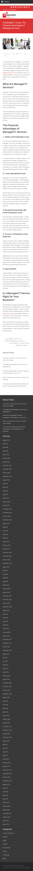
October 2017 (6, 817)
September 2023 (7, 563)
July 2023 (5, 570)
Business (19, 54)
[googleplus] (24, 8)
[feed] (20, 8)
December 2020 (7, 683)
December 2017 (7, 813)
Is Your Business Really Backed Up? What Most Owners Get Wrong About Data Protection (14, 429)
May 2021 (5, 665)
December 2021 (7, 639)
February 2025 (7, 502)
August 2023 (6, 567)
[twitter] (13, 8)
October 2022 (6, 603)
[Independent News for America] (8, 14)
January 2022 (6, 636)
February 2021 (7, 675)
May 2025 (5, 491)
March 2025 (6, 498)
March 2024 (6, 541)
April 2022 (5, 625)
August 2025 (6, 480)
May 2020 (5, 708)
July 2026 (5, 444)
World (4, 858)
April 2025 (5, 494)
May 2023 (5, 578)
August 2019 (6, 741)
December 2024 (7, 509)
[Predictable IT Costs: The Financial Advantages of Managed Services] (16, 43)
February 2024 (7, 545)
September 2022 (7, 607)
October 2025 (6, 472)
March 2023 (6, 585)
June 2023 (5, 574)
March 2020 (6, 715)
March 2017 (6, 820)
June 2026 (5, 447)
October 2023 (6, 560)
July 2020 (5, 701)
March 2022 (6, 628)
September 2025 (7, 476)
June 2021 (5, 661)
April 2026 (5, 451)
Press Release (6, 847)
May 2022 (5, 621)
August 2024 (6, 523)
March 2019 (6, 759)
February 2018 (7, 806)
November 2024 (7, 512)
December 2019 (7, 726)
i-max (19, 867)
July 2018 (5, 788)
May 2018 (5, 795)
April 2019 (5, 755)
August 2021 (6, 654)
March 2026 (6, 454)
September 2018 (7, 781)
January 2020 (6, 723)
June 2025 (5, 487)
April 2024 (5, 538)
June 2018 (5, 791)
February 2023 (7, 588)
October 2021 (6, 646)
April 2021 (5, 668)
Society (5, 851)
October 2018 (6, 777)
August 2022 (6, 610)
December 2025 (7, 465)
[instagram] (22, 8)
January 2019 (6, 766)
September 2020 (7, 694)
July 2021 (5, 657)
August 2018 (6, 784)
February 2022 (7, 632)
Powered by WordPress (8, 867)
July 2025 (5, 483)
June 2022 (5, 617)
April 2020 (5, 712)
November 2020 (7, 686)
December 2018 (7, 770)
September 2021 (7, 650)
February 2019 (7, 762)
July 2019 (5, 744)
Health (4, 840)
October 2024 (6, 516)
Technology (6, 855)
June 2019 (5, 748)
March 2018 (6, 802)
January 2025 (6, 505)
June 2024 (5, 530)
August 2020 (6, 697)
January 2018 (6, 810)
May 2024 (5, 534)
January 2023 (6, 592)
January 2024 (6, 549)
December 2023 (7, 552)
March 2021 (6, 672)
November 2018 (7, 773)
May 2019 (5, 752)
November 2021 (7, 643)
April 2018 (5, 799)
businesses (11, 313)
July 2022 (5, 614)
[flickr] (18, 8)
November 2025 (7, 469)
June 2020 (5, 704)
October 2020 (6, 690)
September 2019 (7, 737)
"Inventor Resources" (8, 833)
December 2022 (7, 596)
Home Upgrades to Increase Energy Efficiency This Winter (19, 344)
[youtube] (16, 8)
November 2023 (7, 556)
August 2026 (6, 440)
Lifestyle (5, 844)
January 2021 (6, 679)
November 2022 (7, 599)
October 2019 (6, 733)
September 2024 (7, 520)
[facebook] (11, 8)
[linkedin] (29, 8)
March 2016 (6, 824)
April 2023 (5, 581)
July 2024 (5, 527)
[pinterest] (27, 8)
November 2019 (7, 730)
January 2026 (6, 462)
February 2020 (7, 719)
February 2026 (7, 458)
